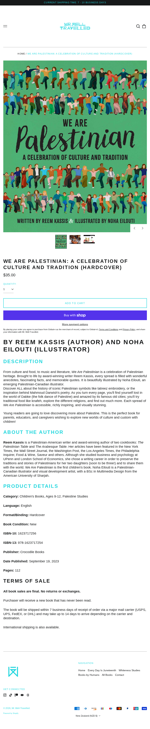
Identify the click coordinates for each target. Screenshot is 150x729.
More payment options (75, 324)
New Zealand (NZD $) (87, 716)
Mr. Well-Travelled (21, 708)
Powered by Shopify (10, 713)
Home (21, 54)
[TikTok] (10, 695)
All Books (107, 674)
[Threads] (28, 695)
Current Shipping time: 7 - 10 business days (75, 2)
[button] (138, 26)
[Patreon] (16, 695)
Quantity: (10, 284)
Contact (119, 674)
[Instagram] (5, 695)
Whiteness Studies (129, 670)
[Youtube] (22, 695)
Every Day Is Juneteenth (102, 670)
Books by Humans (88, 674)
